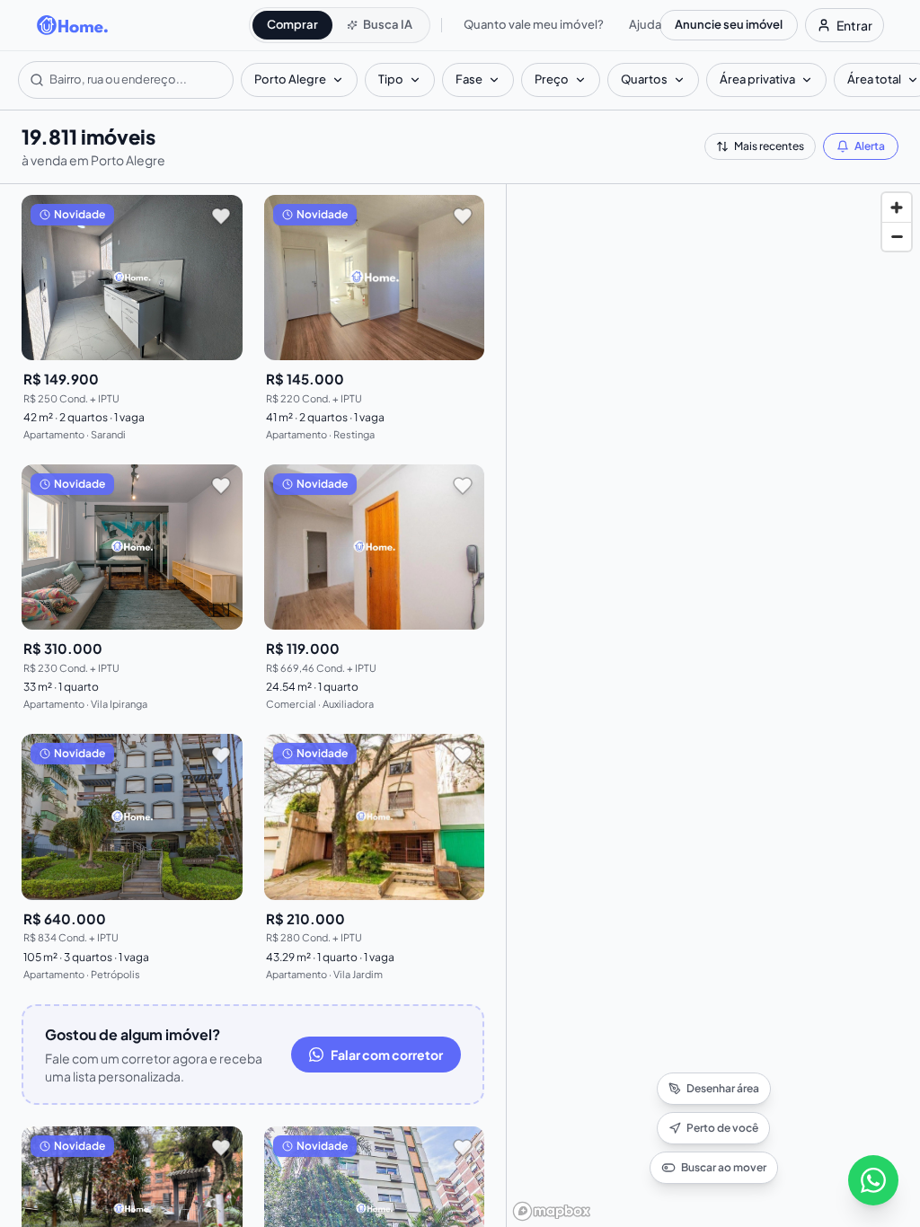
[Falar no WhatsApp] (873, 1180)
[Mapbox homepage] (551, 1211)
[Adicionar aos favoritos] (221, 216)
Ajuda (645, 24)
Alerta (869, 146)
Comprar (292, 24)
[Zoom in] (896, 207)
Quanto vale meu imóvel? (534, 24)
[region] (713, 705)
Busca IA (387, 24)
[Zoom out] (896, 236)
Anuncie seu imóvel (729, 24)
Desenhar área (722, 1088)
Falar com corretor (387, 1054)
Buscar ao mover (723, 1167)
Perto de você (722, 1127)
